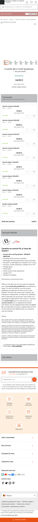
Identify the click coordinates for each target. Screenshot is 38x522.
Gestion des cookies (23, 504)
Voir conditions (17, 346)
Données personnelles (8, 504)
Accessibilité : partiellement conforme (13, 506)
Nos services (6, 445)
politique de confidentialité (28, 388)
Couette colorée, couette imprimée (25, 19)
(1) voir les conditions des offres (9, 515)
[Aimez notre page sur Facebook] (2, 484)
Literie (11, 19)
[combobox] (19, 7)
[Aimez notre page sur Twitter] (6, 484)
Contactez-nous (7, 462)
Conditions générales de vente (10, 501)
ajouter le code (32, 14)
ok (34, 379)
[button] (19, 495)
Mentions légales (27, 501)
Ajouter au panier (20, 519)
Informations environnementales (12, 279)
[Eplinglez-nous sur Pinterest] (13, 484)
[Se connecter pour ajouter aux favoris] (35, 24)
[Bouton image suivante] (36, 62)
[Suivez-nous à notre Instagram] (9, 484)
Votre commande (7, 437)
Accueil (5, 19)
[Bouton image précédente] (2, 62)
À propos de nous (7, 453)
